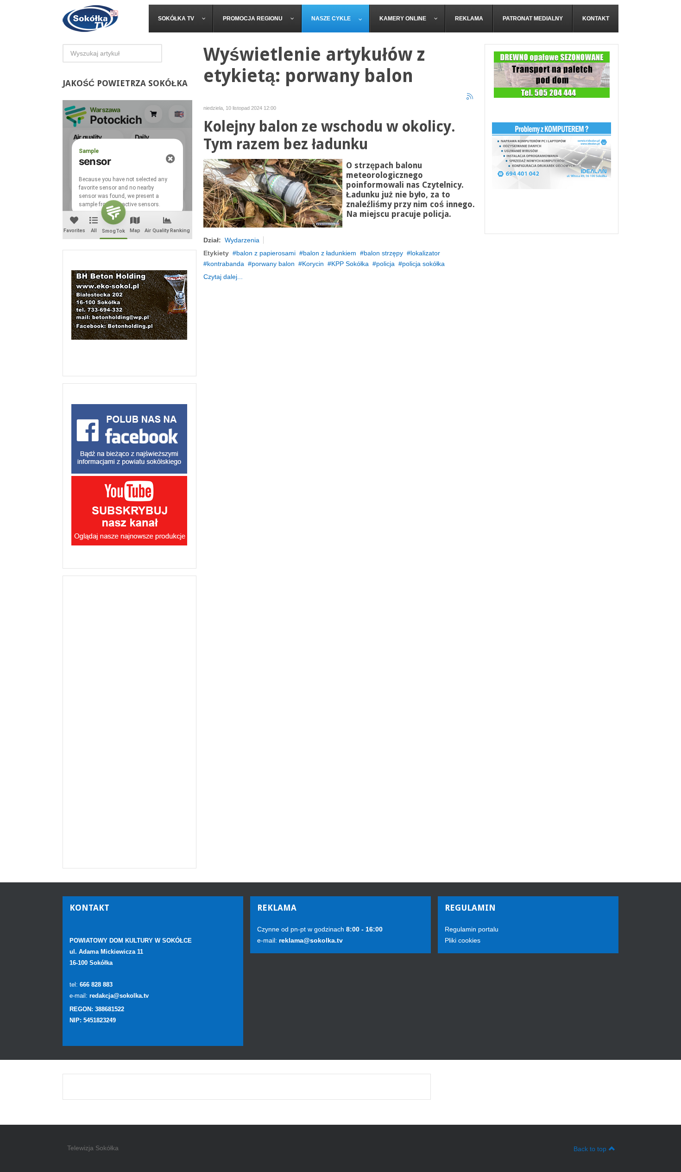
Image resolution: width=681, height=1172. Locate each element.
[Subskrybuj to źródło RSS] (470, 97)
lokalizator (425, 253)
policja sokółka (423, 263)
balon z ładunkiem (329, 253)
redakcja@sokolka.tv (119, 995)
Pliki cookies (462, 940)
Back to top (590, 1149)
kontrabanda (225, 263)
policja (385, 263)
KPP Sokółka (350, 263)
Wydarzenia (242, 240)
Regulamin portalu (471, 929)
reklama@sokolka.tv (310, 940)
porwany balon (273, 263)
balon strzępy (383, 253)
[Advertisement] (129, 722)
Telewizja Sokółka (93, 1148)
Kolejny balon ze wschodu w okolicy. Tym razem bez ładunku (329, 135)
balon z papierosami (266, 253)
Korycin (313, 263)
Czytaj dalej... (223, 276)
